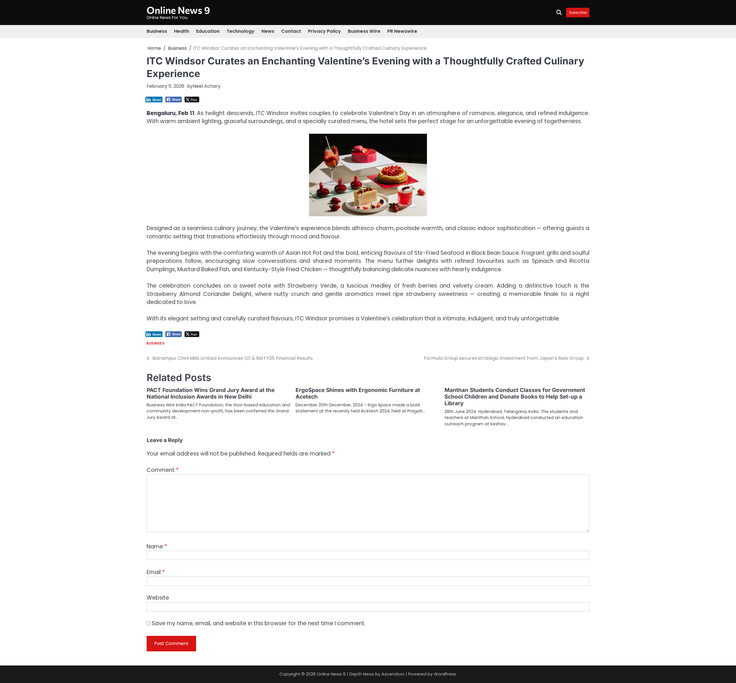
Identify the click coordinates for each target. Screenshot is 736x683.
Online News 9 (178, 10)
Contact (291, 31)
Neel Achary (207, 86)
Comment (163, 470)
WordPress (445, 674)
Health (181, 31)
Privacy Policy (324, 31)
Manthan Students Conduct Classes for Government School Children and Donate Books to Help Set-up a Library (514, 397)
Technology (240, 31)
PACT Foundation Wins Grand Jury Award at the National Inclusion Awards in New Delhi (211, 393)
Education (208, 31)
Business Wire (364, 31)
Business (157, 31)
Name (157, 546)
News (267, 31)
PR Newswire (402, 31)
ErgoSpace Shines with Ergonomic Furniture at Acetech (358, 393)
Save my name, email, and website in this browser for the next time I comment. (258, 623)
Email (156, 572)
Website (158, 598)
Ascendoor (393, 674)
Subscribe (577, 12)
